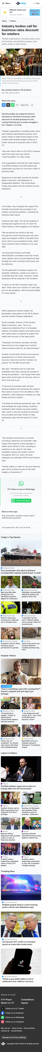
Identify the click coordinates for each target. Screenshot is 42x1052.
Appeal (24, 1003)
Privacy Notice (29, 1028)
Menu (7, 3)
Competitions (27, 999)
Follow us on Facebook (15, 1013)
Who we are (5, 1028)
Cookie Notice (16, 1031)
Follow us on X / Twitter (15, 1008)
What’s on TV (7, 1003)
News (4, 21)
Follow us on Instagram (15, 1022)
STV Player (6, 999)
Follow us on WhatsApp (15, 1017)
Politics (13, 21)
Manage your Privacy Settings (14, 1037)
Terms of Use (17, 1028)
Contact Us (5, 1031)
